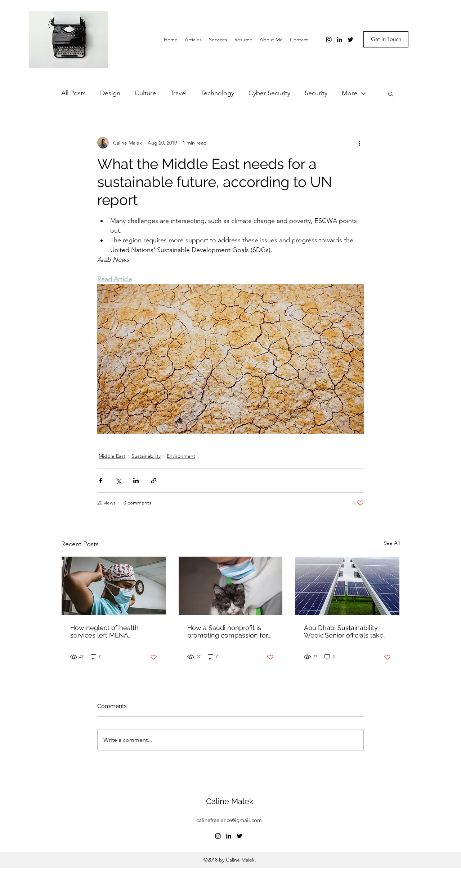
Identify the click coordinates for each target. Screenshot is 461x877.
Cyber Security (269, 93)
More (349, 93)
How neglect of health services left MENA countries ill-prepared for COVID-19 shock (108, 631)
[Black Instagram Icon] (328, 39)
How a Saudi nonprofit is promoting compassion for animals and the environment (227, 631)
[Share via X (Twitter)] (118, 480)
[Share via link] (153, 480)
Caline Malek (230, 801)
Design (110, 93)
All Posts (73, 93)
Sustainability (146, 456)
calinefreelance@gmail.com (229, 820)
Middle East (112, 456)
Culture (145, 93)
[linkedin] (339, 39)
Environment (181, 456)
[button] (390, 93)
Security (316, 93)
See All (392, 543)
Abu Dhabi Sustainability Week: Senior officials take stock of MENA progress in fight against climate (344, 631)
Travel (178, 93)
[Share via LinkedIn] (136, 480)
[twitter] (350, 39)
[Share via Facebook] (100, 480)
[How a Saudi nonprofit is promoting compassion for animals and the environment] (231, 586)
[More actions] (359, 142)
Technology (217, 93)
